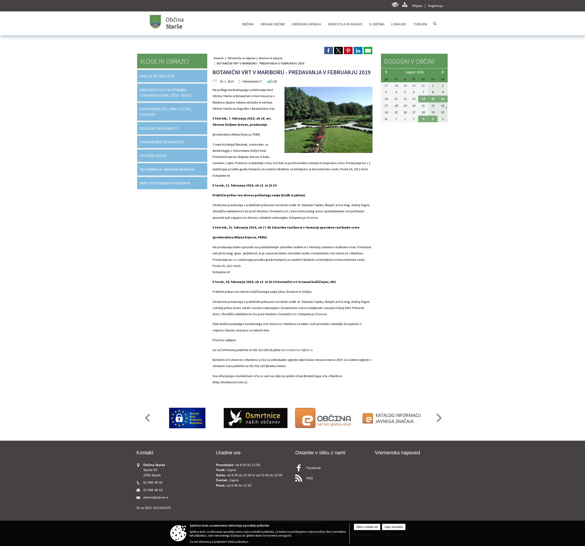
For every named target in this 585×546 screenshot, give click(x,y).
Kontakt (144, 452)
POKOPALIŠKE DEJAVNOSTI (162, 141)
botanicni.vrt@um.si (299, 350)
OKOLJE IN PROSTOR (156, 76)
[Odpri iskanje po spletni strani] (434, 23)
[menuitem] (247, 24)
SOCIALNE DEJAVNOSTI (158, 128)
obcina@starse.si (155, 497)
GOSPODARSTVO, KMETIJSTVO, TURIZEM (165, 112)
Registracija (435, 6)
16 (442, 99)
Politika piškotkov (237, 542)
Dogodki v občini (409, 61)
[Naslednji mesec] (442, 72)
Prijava (417, 6)
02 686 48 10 (152, 490)
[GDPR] (187, 418)
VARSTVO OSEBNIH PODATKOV (164, 183)
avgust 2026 (414, 72)
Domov (219, 58)
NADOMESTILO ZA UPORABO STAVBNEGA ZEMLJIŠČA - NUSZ (165, 92)
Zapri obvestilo (393, 527)
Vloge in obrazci (164, 61)
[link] (328, 50)
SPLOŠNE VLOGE (153, 155)
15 (433, 99)
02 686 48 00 (152, 482)
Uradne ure (228, 452)
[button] (147, 417)
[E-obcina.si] (323, 418)
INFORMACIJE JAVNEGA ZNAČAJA (166, 169)
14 (423, 99)
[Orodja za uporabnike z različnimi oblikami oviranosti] (395, 4)
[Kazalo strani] (404, 4)
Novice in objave (270, 58)
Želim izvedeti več (367, 527)
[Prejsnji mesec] (386, 72)
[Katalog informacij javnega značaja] (392, 418)
